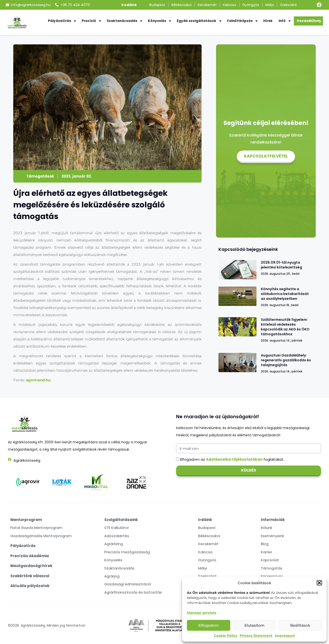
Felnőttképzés (240, 21)
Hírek (268, 21)
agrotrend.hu (38, 380)
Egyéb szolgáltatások (196, 21)
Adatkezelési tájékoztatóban (234, 459)
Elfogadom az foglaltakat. (232, 459)
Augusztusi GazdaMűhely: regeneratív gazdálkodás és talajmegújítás (286, 360)
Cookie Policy (225, 635)
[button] (319, 582)
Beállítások (300, 625)
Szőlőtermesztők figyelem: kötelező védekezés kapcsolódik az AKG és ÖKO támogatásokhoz (285, 326)
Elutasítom (254, 625)
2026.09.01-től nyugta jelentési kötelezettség (281, 265)
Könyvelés (157, 21)
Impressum (285, 635)
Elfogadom (208, 625)
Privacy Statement (256, 635)
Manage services (201, 612)
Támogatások (40, 176)
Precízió (89, 21)
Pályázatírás (59, 21)
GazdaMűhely (309, 21)
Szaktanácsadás (122, 21)
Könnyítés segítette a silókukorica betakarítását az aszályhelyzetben (285, 294)
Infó (282, 21)
